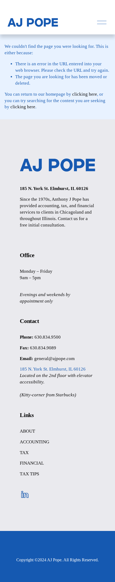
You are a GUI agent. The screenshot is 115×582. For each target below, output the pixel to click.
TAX (24, 452)
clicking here (84, 94)
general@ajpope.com (54, 358)
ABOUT (27, 431)
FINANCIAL (32, 463)
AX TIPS (30, 473)
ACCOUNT (30, 441)
